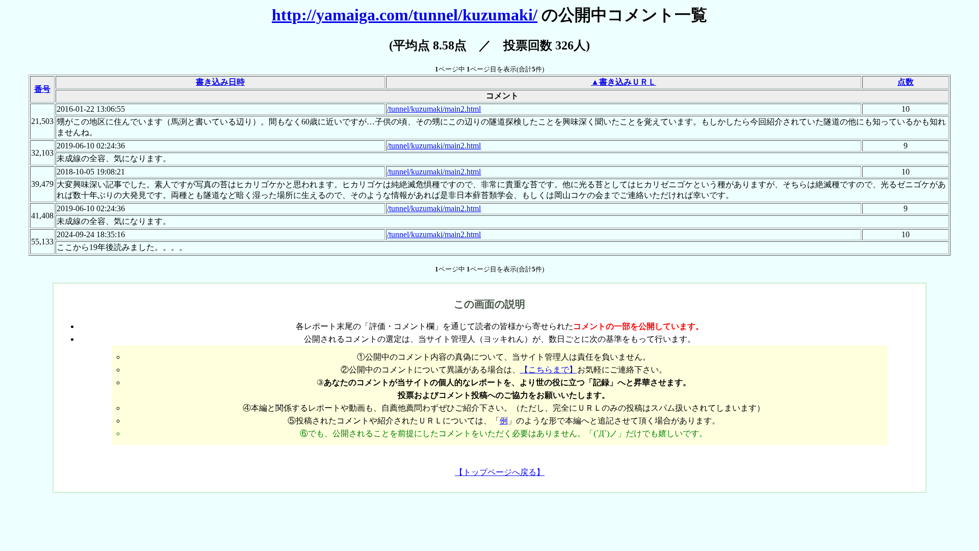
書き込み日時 (220, 82)
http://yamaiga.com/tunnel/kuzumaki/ (404, 15)
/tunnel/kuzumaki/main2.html (434, 109)
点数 (905, 82)
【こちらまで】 (548, 369)
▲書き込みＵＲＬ (623, 82)
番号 (42, 89)
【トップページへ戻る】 (500, 472)
